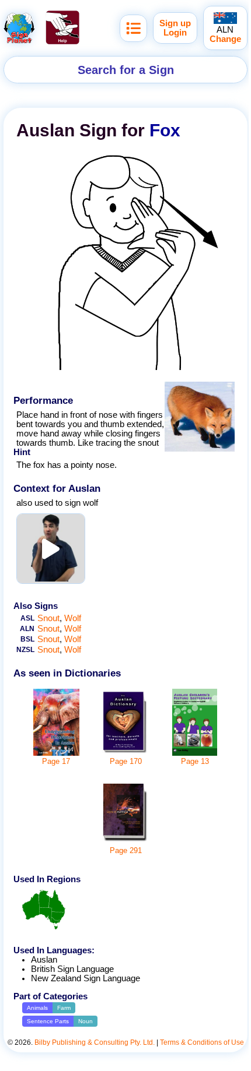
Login (175, 32)
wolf (72, 618)
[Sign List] (133, 28)
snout (48, 618)
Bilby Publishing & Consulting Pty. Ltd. (94, 1042)
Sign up (175, 23)
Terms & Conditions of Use (202, 1042)
